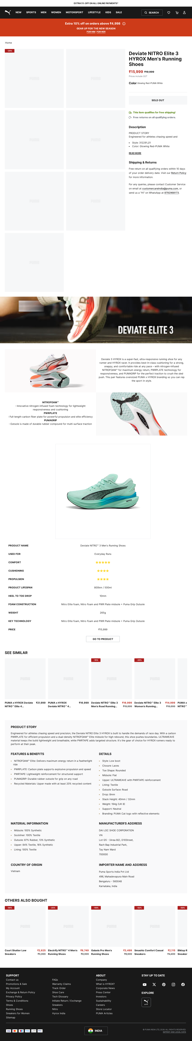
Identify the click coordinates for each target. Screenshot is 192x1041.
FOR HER (101, 31)
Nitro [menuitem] (55, 1009)
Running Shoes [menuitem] (14, 1009)
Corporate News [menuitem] (105, 988)
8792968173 (171, 192)
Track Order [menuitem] (59, 988)
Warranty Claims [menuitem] (61, 983)
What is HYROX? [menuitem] (105, 983)
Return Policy (178, 172)
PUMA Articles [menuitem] (104, 1013)
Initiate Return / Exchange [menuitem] (66, 1000)
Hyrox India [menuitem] (58, 1013)
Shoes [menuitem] (9, 1004)
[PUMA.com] (7, 13)
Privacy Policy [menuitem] (14, 996)
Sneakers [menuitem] (57, 1004)
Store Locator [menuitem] (104, 1009)
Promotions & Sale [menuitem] (16, 983)
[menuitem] (18, 12)
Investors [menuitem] (101, 996)
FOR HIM (91, 31)
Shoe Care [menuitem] (58, 992)
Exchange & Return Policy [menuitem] (20, 992)
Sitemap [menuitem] (10, 1017)
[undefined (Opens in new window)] (146, 1002)
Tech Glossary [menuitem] (60, 996)
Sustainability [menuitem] (103, 1000)
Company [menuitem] (101, 979)
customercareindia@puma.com (160, 188)
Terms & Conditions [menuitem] (17, 1000)
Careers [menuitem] (100, 1004)
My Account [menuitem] (13, 988)
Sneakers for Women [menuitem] (18, 1013)
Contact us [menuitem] (12, 979)
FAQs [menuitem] (55, 979)
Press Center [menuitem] (103, 992)
